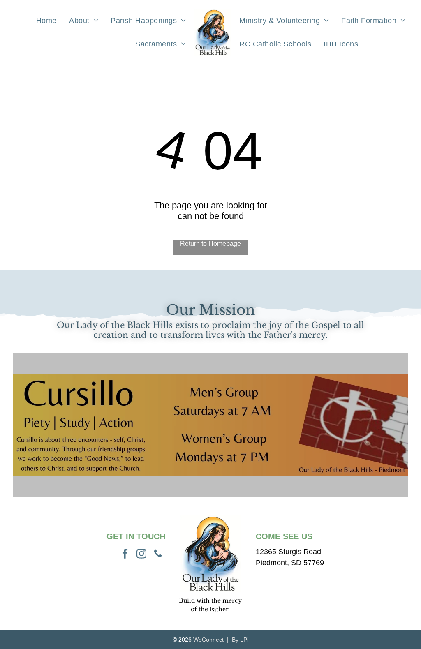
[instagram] (141, 554)
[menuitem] (46, 21)
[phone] (158, 554)
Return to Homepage (210, 243)
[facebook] (125, 554)
